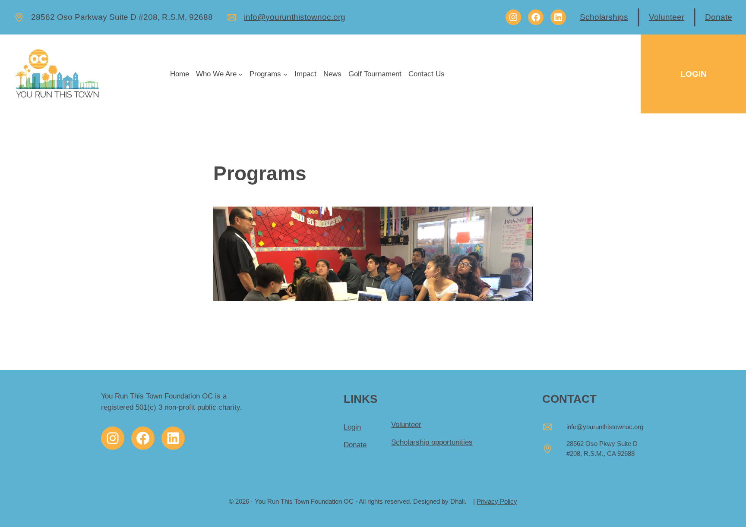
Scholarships (604, 17)
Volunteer (666, 17)
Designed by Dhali (439, 501)
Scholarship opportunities (432, 442)
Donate (718, 17)
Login (352, 427)
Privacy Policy (497, 501)
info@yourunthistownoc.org (294, 17)
